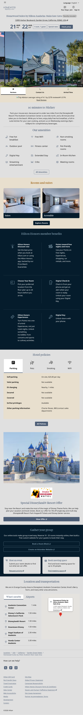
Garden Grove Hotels (34, 653)
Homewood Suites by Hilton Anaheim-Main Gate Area (22, 655)
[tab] (13, 91)
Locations (6, 653)
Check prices (67, 27)
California (21, 653)
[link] (16, 571)
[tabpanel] (41, 99)
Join (71, 10)
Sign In (77, 10)
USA (14, 653)
